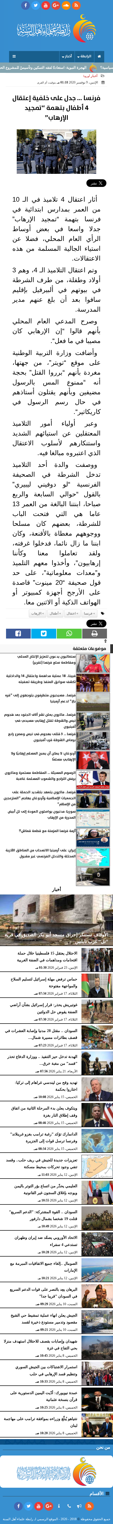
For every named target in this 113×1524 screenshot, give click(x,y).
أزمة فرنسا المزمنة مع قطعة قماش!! (47, 831)
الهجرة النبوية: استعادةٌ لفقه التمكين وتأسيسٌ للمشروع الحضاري (52, 68)
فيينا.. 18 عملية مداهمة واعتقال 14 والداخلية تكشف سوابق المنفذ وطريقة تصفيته (41, 679)
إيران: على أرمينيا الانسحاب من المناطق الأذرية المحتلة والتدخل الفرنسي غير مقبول (40, 853)
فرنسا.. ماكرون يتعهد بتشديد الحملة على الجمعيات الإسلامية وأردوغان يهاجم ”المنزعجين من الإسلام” (40, 798)
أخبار (68, 56)
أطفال (54, 613)
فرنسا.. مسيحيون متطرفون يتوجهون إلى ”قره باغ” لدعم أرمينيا (40, 698)
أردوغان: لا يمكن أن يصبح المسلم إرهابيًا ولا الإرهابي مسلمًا (43, 756)
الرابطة (85, 56)
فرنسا (88, 613)
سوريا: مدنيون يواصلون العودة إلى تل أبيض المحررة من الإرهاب (42, 815)
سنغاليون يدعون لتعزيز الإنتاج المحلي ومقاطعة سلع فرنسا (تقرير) (46, 660)
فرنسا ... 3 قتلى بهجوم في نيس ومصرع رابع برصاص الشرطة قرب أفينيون (42, 737)
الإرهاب (36, 613)
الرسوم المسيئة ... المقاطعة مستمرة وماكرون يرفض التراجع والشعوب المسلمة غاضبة (40, 776)
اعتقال (71, 613)
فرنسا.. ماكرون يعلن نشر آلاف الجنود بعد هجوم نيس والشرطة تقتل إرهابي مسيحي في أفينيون (40, 721)
